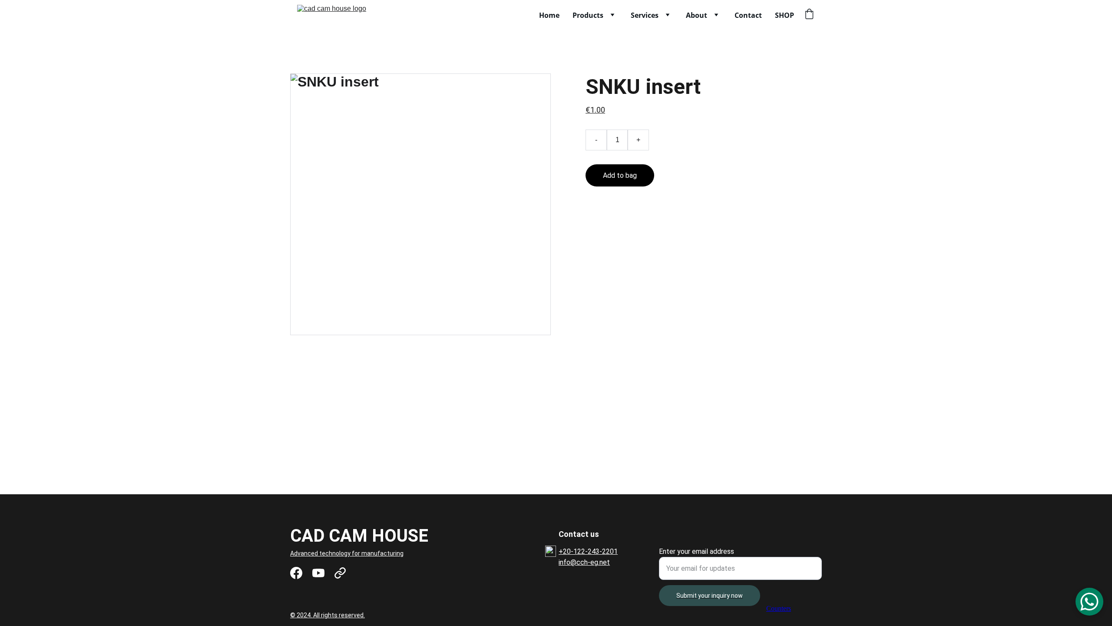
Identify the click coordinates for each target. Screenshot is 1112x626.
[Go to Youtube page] (318, 573)
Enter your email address (696, 551)
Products (588, 15)
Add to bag (620, 175)
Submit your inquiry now (709, 595)
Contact (748, 15)
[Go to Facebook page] (296, 573)
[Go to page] (340, 573)
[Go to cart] (809, 15)
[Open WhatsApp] (1089, 602)
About (696, 15)
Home (549, 15)
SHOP (784, 15)
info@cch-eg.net (584, 562)
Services (645, 15)
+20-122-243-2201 (588, 551)
